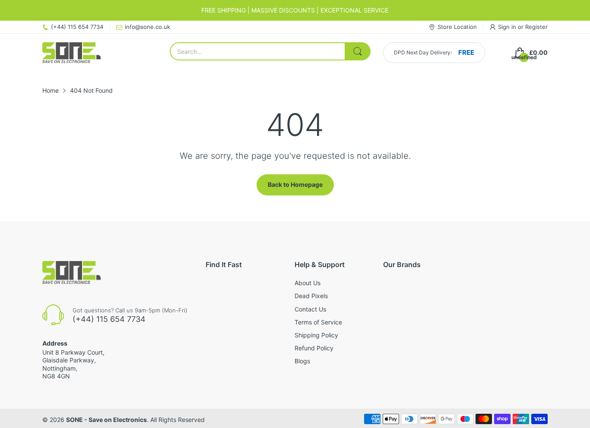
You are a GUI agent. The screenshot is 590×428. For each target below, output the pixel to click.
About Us (307, 282)
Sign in (508, 26)
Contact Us (310, 309)
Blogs (302, 361)
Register (536, 26)
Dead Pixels (311, 295)
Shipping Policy (316, 335)
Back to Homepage (295, 184)
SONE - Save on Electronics (106, 419)
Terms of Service (318, 322)
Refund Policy (314, 348)
